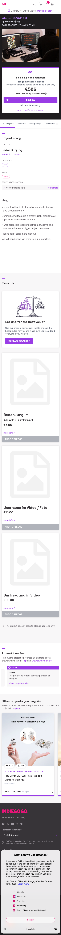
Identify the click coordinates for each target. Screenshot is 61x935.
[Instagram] (17, 824)
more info (6, 154)
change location (44, 10)
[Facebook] (3, 824)
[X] (7, 824)
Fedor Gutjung (12, 21)
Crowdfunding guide (42, 660)
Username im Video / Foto (25, 507)
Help (24, 660)
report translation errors (24, 844)
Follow (30, 100)
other (6, 177)
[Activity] (47, 4)
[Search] (34, 4)
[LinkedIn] (21, 824)
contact (16, 154)
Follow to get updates (18, 683)
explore (17, 708)
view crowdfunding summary (31, 110)
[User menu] (52, 4)
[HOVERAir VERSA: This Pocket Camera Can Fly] (28, 739)
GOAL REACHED (14, 17)
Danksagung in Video (22, 595)
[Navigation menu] (58, 4)
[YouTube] (12, 824)
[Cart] (41, 4)
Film (5, 165)
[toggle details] (53, 794)
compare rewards (18, 341)
